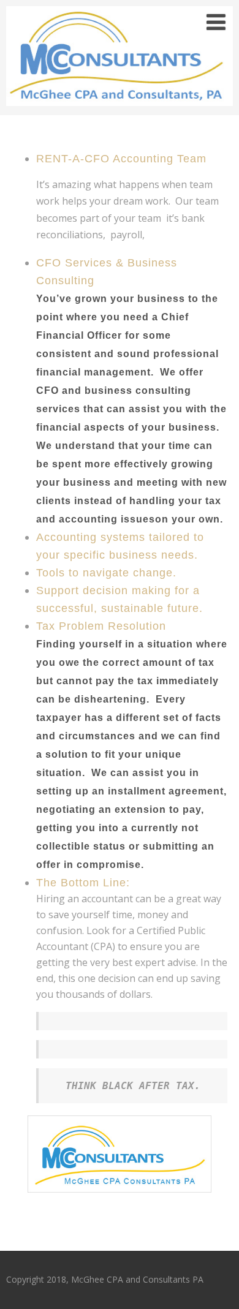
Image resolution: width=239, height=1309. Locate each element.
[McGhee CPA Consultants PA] (119, 108)
